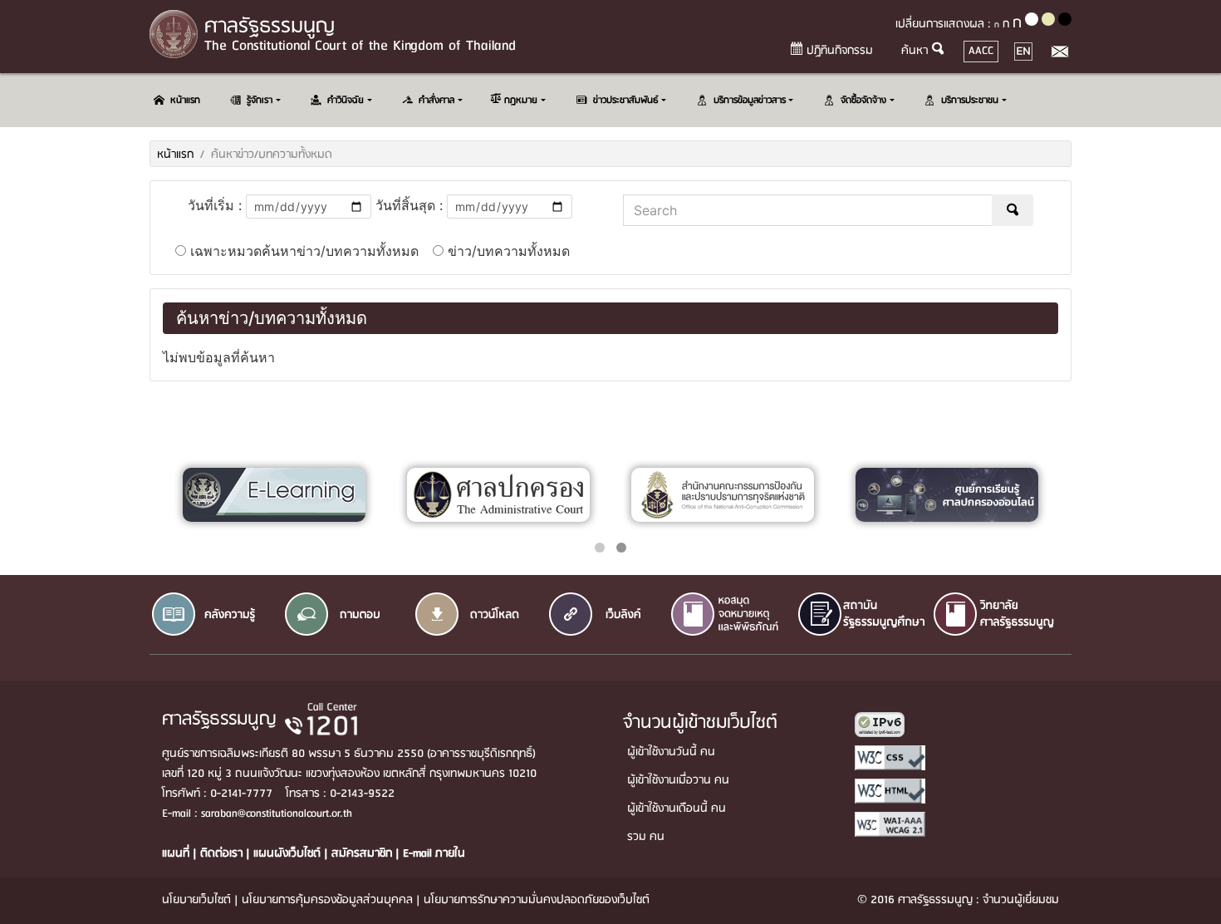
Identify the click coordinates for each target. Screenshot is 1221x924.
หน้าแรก (185, 100)
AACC (983, 51)
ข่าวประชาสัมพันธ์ (626, 100)
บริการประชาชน (969, 100)
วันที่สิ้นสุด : (409, 205)
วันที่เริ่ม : (215, 205)
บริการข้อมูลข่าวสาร (749, 100)
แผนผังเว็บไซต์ (288, 853)
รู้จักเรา (259, 100)
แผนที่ (177, 853)
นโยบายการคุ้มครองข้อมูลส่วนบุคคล (327, 900)
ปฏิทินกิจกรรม (840, 51)
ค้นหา (914, 51)
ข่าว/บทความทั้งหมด (507, 251)
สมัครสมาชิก (363, 853)
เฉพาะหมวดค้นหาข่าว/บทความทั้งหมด (302, 251)
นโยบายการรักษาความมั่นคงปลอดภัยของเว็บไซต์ (537, 900)
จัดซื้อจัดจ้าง (863, 100)
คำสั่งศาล (436, 100)
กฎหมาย (520, 100)
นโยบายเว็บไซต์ (196, 900)
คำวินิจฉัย (345, 100)
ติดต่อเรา (223, 853)
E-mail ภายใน (434, 853)
